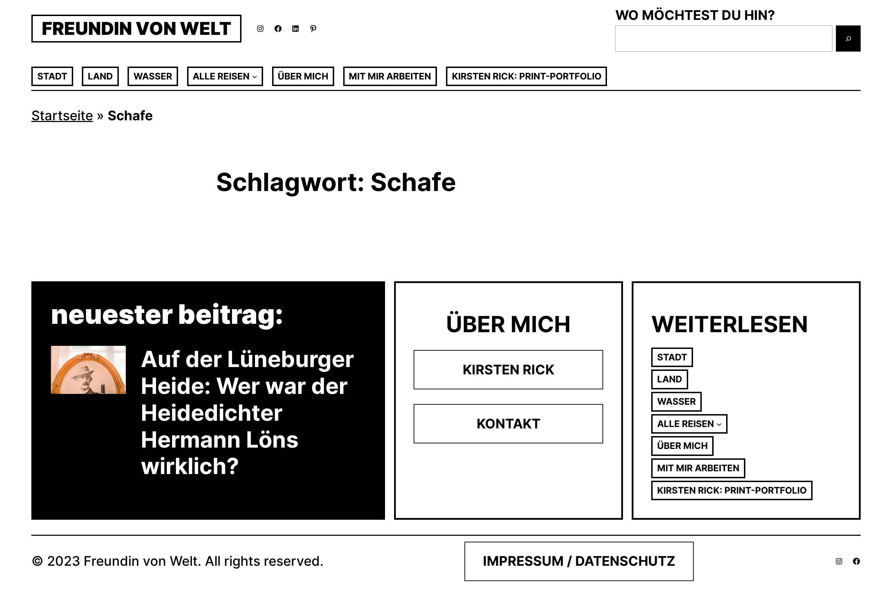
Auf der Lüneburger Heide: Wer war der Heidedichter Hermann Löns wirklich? (247, 412)
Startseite (62, 115)
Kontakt (508, 424)
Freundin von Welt (136, 28)
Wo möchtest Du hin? (695, 15)
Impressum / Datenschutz (579, 561)
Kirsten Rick (508, 369)
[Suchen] (848, 38)
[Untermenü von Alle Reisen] (254, 76)
